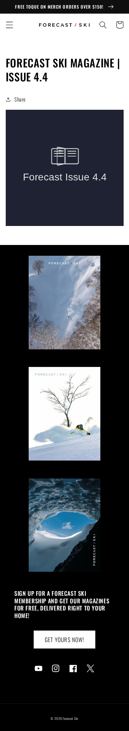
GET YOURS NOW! (64, 639)
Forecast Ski (70, 718)
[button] (9, 24)
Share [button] (20, 99)
